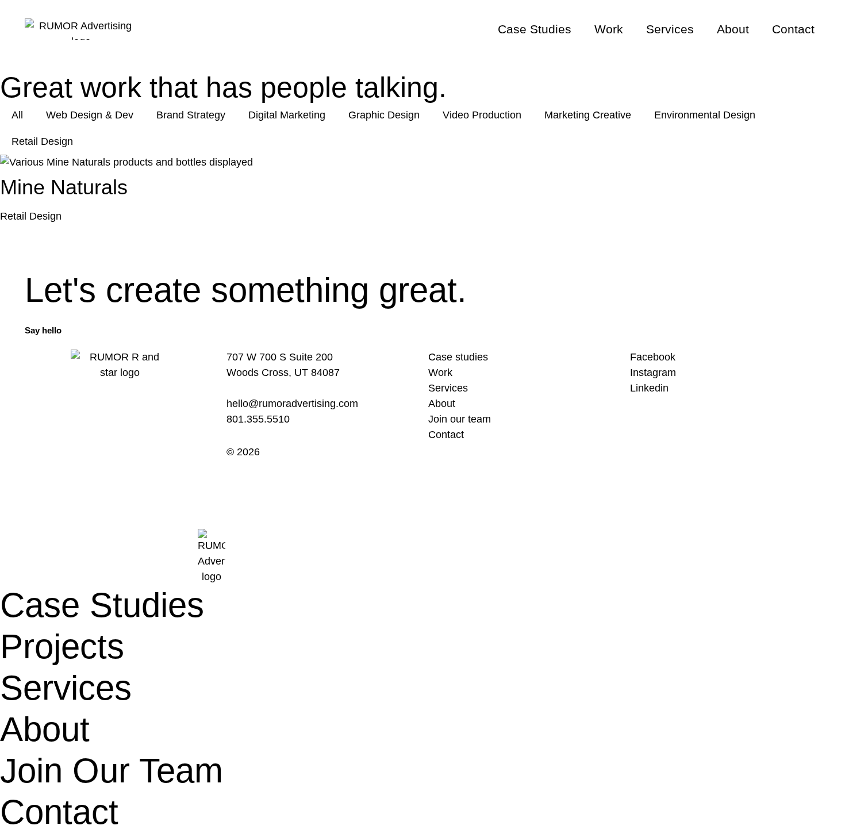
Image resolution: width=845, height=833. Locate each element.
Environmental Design (704, 115)
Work (608, 29)
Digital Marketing (286, 115)
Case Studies (534, 29)
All (17, 115)
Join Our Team (111, 770)
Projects (62, 646)
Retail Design (42, 141)
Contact (793, 29)
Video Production (482, 115)
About (733, 29)
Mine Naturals (64, 187)
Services (670, 29)
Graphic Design (384, 115)
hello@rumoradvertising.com (292, 403)
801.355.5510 (258, 419)
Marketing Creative (587, 115)
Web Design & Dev (89, 115)
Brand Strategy (190, 115)
